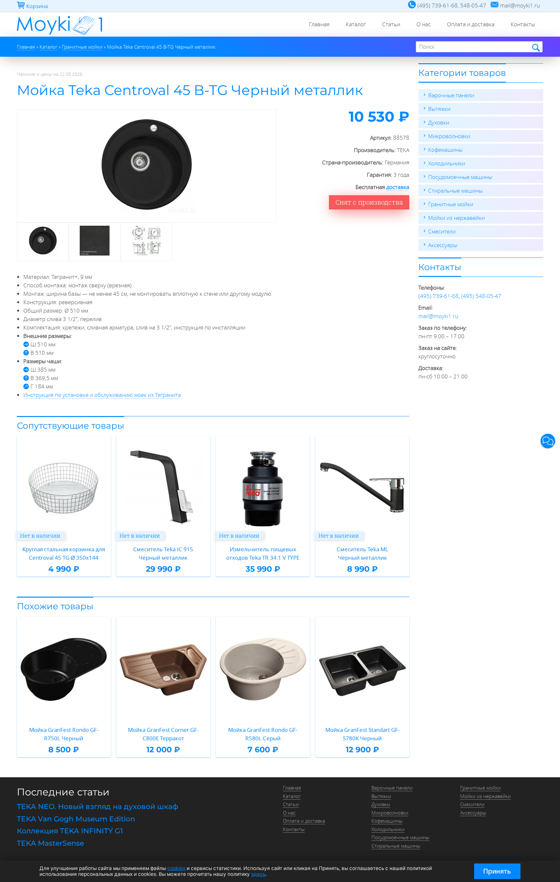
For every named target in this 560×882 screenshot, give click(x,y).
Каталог (356, 24)
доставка (397, 187)
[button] (548, 441)
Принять (497, 871)
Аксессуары (442, 245)
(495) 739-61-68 (438, 296)
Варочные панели (451, 95)
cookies (176, 868)
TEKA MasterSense (50, 843)
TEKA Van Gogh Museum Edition (76, 819)
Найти (535, 47)
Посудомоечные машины (460, 177)
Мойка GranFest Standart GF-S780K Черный (362, 734)
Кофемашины (445, 149)
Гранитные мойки (450, 204)
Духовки (438, 122)
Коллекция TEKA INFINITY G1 (70, 831)
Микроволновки (449, 136)
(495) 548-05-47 (481, 296)
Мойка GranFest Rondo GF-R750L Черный (64, 734)
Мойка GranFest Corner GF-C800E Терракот (163, 734)
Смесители (442, 231)
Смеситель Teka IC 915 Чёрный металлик (163, 553)
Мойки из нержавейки (456, 217)
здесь (258, 874)
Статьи (391, 24)
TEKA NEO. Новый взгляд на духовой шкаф (97, 806)
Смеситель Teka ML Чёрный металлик (362, 553)
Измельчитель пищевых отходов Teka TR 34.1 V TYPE (262, 553)
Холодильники (446, 163)
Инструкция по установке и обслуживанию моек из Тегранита (102, 395)
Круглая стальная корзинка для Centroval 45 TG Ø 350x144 (63, 553)
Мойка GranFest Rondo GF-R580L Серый (263, 734)
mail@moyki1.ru (438, 316)
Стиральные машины (455, 190)
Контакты (523, 24)
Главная (319, 24)
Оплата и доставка (471, 24)
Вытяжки (439, 109)
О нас (423, 24)
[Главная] (59, 34)
